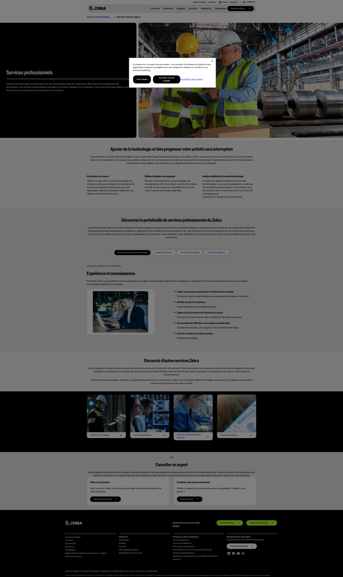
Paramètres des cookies (191, 79)
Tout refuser (142, 79)
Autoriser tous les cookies (166, 79)
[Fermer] (212, 61)
